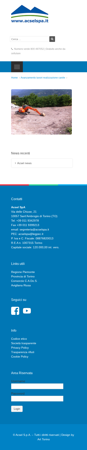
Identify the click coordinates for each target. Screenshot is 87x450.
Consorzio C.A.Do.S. (24, 280)
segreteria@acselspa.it (34, 229)
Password (17, 393)
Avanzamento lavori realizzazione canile (43, 77)
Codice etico (19, 338)
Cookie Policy (19, 356)
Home (14, 77)
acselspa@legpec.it (30, 234)
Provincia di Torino (23, 276)
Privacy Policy (20, 347)
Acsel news (24, 163)
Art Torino (43, 439)
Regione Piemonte (23, 272)
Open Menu (17, 66)
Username (18, 381)
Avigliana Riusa (21, 285)
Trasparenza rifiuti (22, 352)
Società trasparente (23, 343)
